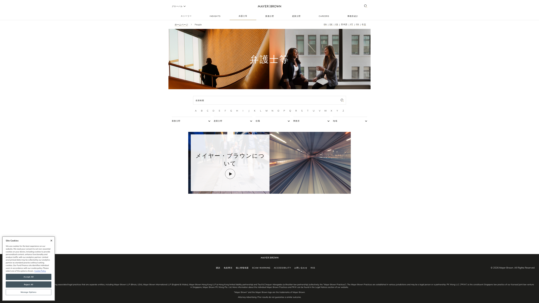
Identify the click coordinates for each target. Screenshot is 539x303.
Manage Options (28, 292)
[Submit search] (342, 100)
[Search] (365, 6)
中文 (364, 24)
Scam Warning (261, 268)
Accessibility (282, 268)
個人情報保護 (242, 268)
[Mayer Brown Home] (269, 6)
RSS (313, 268)
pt (351, 24)
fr (357, 24)
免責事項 (228, 268)
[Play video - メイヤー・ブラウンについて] (230, 174)
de (331, 24)
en (325, 24)
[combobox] (269, 100)
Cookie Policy (40, 271)
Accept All (29, 277)
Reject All (28, 284)
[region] (28, 268)
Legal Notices (321, 287)
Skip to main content (13, 2)
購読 (218, 268)
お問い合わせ (300, 268)
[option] (195, 110)
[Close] (51, 240)
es (336, 24)
